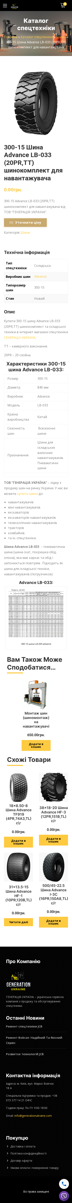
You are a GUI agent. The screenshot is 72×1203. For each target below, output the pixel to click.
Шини (61, 37)
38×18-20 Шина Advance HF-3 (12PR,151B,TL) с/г (53, 814)
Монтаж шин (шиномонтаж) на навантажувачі (36, 719)
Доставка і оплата (22, 1146)
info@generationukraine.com (33, 1116)
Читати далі (18, 922)
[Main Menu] (5, 5)
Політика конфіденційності (28, 1153)
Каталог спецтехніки (37, 37)
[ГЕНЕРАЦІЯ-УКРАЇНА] (14, 5)
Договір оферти (21, 1160)
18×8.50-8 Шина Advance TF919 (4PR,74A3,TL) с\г (19, 814)
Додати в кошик (36, 745)
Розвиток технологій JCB (25, 1054)
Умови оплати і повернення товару (34, 1168)
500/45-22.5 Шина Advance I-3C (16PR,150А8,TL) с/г (53, 894)
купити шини (27, 493)
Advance (40, 276)
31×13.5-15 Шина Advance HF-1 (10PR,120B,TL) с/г (18, 895)
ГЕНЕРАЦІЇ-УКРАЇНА (19, 337)
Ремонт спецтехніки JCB (24, 1026)
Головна (10, 37)
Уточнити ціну (28, 222)
